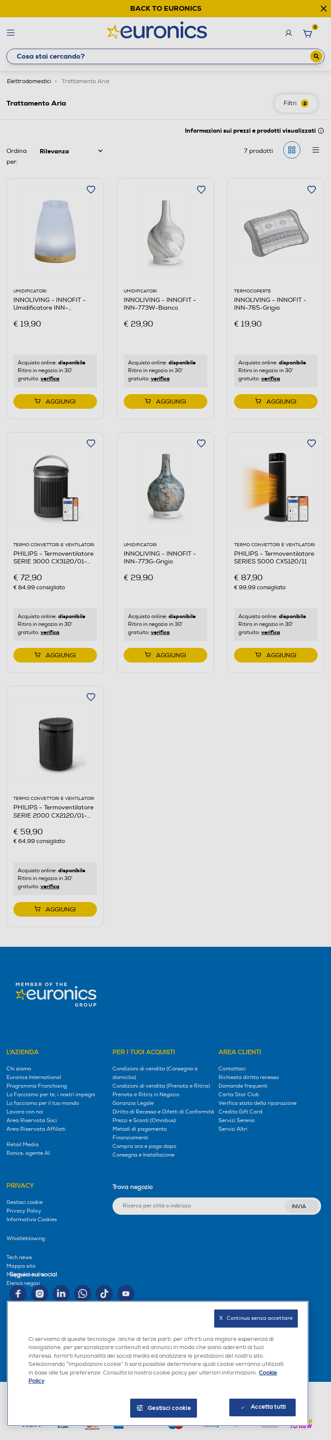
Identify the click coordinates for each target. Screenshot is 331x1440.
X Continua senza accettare (256, 1318)
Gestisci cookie (169, 1408)
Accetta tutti (268, 1406)
